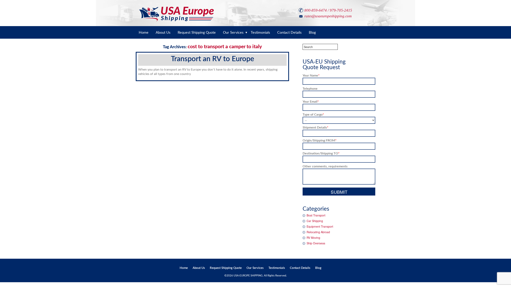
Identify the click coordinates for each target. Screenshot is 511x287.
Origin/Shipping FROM (320, 140)
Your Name (311, 75)
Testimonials (276, 267)
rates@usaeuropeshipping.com (328, 16)
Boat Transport (316, 215)
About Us (199, 267)
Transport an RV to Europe (212, 58)
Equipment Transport (320, 226)
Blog (318, 267)
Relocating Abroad (318, 232)
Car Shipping (315, 221)
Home (184, 267)
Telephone (310, 88)
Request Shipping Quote (226, 267)
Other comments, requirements (325, 166)
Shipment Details (315, 127)
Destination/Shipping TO (321, 153)
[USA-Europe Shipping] (176, 11)
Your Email (311, 101)
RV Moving (313, 238)
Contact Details (300, 267)
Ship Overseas (316, 243)
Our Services (255, 267)
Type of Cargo (313, 114)
